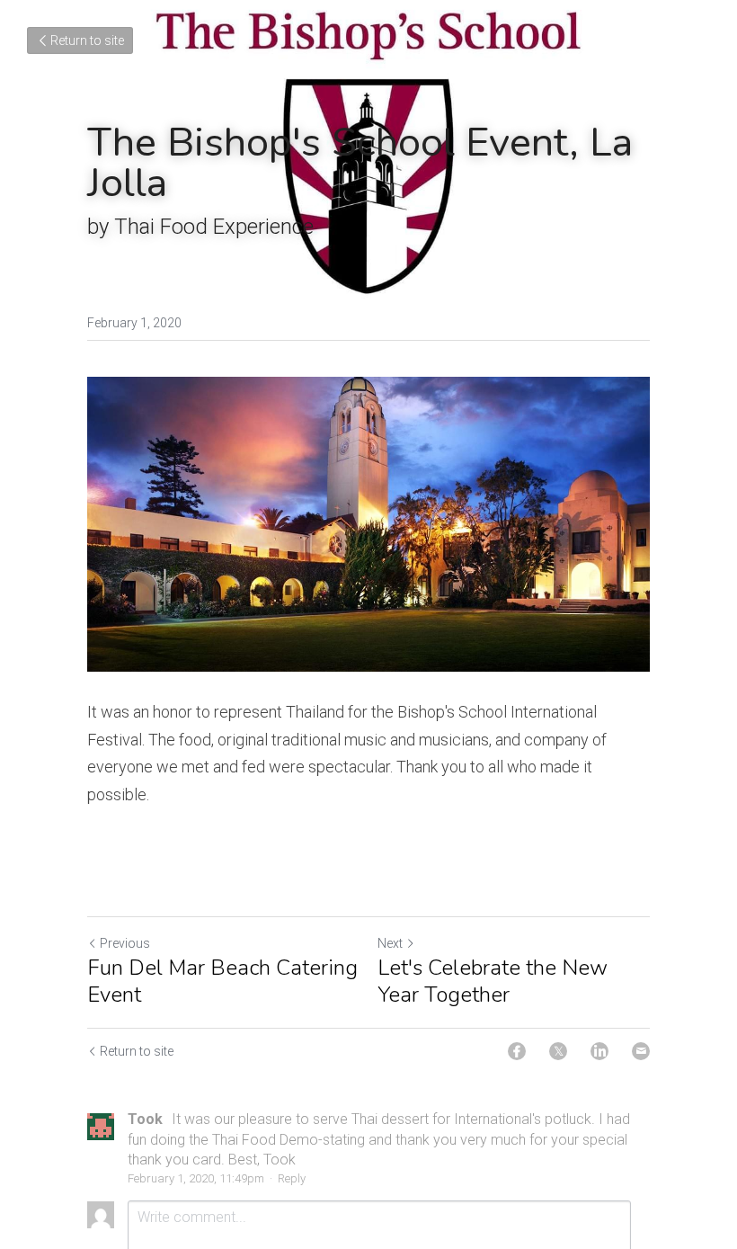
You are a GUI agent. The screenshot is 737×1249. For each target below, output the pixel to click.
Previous (125, 943)
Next (390, 943)
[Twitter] (558, 1051)
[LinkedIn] (599, 1051)
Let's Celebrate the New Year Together (492, 981)
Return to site (87, 40)
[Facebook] (517, 1051)
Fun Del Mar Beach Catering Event (222, 981)
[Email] (641, 1051)
